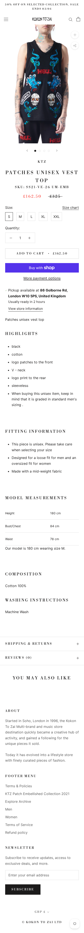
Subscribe (22, 889)
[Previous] (27, 151)
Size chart (70, 207)
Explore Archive (18, 801)
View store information (25, 309)
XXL (56, 216)
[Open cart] (78, 19)
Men (8, 809)
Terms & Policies (18, 786)
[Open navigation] (6, 19)
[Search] (71, 19)
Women (11, 817)
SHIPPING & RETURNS (28, 644)
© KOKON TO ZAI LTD (42, 922)
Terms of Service (19, 825)
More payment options (42, 278)
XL (43, 216)
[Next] (57, 151)
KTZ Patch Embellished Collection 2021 (37, 794)
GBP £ (40, 912)
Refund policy (16, 832)
